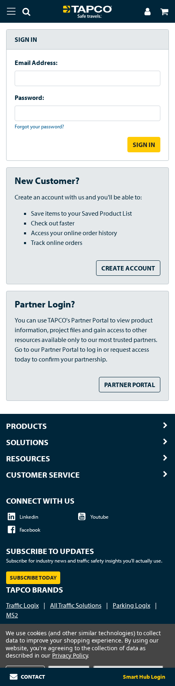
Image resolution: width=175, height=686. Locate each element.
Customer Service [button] (43, 475)
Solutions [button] (27, 442)
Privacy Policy (70, 655)
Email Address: (36, 62)
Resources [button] (28, 458)
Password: (29, 97)
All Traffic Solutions (75, 605)
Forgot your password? (39, 126)
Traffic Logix (22, 605)
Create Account (128, 268)
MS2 (12, 615)
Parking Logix (131, 605)
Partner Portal (129, 385)
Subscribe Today (33, 577)
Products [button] (26, 426)
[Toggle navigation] (11, 11)
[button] (23, 12)
